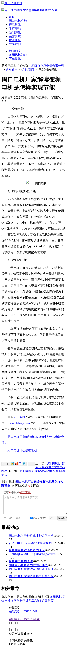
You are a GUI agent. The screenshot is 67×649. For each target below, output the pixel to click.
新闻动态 (15, 50)
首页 (12, 16)
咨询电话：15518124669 (24, 619)
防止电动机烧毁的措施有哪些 (28, 565)
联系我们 (15, 44)
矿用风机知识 (18, 54)
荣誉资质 (15, 36)
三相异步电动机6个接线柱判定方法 (32, 554)
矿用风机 (56, 596)
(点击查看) (25, 492)
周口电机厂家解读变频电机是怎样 (31, 576)
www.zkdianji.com (18, 423)
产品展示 (15, 24)
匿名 (36, 518)
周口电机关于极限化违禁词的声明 (31, 535)
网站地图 (38, 10)
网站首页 (51, 10)
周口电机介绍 (18, 20)
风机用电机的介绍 (21, 561)
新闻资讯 (15, 32)
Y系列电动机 (19, 600)
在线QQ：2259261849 (23, 611)
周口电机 (19, 417)
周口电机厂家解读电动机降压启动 (31, 569)
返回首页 (48, 600)
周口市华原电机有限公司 (47, 65)
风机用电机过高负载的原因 (27, 550)
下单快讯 (15, 58)
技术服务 (15, 40)
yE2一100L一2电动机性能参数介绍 (31, 543)
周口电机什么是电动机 (22, 450)
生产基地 (15, 28)
